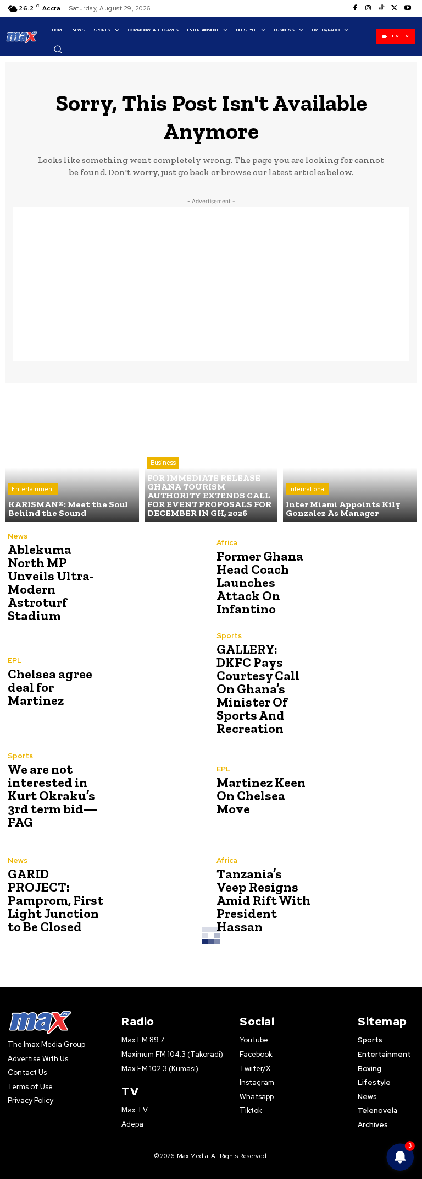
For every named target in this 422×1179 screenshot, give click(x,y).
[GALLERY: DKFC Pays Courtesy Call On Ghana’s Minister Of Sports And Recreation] (364, 681)
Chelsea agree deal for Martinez (50, 687)
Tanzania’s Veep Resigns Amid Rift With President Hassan (263, 900)
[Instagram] (368, 8)
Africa (226, 542)
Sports (229, 635)
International (307, 489)
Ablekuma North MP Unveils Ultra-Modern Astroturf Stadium (51, 582)
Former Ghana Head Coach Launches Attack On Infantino (259, 582)
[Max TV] (21, 37)
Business (163, 462)
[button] (57, 49)
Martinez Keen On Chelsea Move (261, 795)
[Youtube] (407, 8)
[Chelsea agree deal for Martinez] (156, 681)
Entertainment (33, 489)
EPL (14, 660)
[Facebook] (355, 8)
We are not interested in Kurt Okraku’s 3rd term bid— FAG (52, 795)
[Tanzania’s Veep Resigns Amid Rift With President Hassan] (364, 894)
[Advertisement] (211, 284)
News (17, 536)
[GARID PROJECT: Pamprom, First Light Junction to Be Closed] (156, 894)
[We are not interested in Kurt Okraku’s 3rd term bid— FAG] (156, 790)
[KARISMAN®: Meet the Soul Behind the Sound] (72, 456)
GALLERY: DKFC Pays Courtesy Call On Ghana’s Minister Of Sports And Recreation (257, 688)
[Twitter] (394, 8)
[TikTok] (381, 8)
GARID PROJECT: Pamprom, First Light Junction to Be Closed (55, 900)
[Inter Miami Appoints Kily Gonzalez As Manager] (350, 456)
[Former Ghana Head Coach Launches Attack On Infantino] (364, 577)
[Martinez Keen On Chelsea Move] (364, 790)
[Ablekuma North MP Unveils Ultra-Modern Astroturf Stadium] (156, 577)
